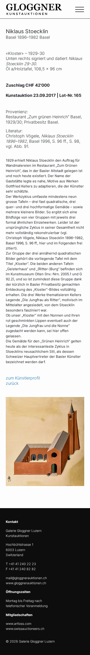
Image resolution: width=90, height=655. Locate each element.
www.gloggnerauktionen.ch (26, 583)
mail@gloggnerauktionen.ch (26, 578)
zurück (12, 383)
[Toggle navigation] (79, 9)
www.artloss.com (18, 623)
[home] (40, 11)
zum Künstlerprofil (23, 378)
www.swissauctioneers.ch (25, 629)
